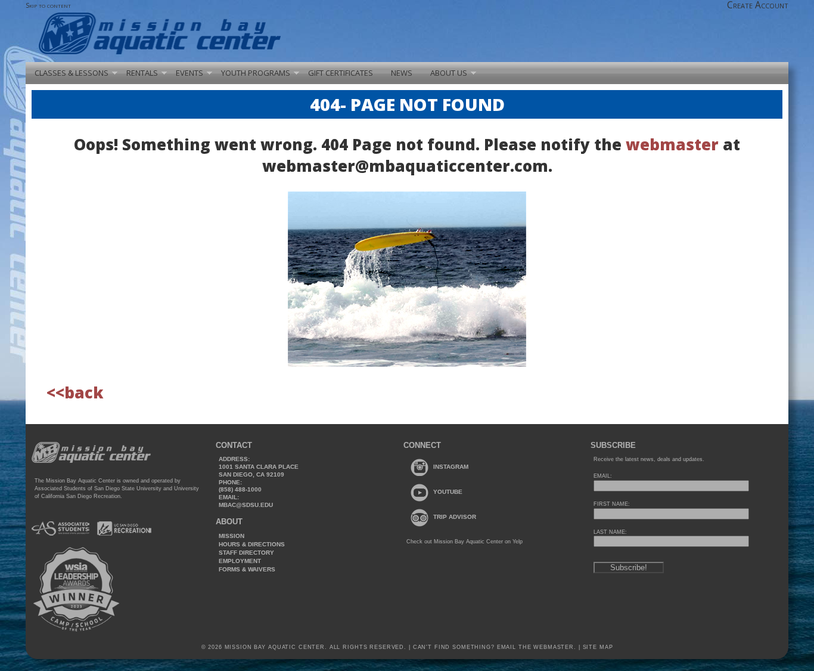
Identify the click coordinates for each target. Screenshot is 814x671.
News (401, 72)
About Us (448, 72)
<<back (74, 392)
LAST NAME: (610, 532)
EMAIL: (603, 476)
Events (189, 72)
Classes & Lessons (71, 72)
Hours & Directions (252, 544)
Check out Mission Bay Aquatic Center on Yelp (464, 542)
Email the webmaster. (536, 647)
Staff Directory (246, 552)
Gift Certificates (340, 72)
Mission (231, 536)
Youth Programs (255, 72)
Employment (240, 561)
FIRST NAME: (612, 504)
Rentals (142, 72)
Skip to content (48, 5)
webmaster (672, 144)
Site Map (596, 647)
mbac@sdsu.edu (246, 505)
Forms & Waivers (247, 569)
